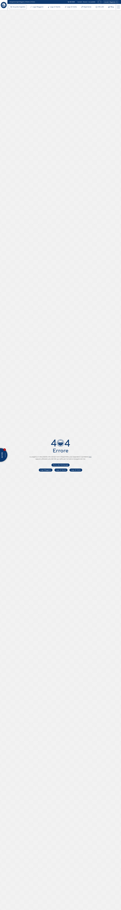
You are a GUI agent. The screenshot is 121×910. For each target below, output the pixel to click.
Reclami (85, 2)
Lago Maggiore (45, 470)
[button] (99, 2)
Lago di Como (76, 470)
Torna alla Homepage (60, 465)
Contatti (80, 2)
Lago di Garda (61, 470)
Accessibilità (92, 2)
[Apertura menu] (118, 7)
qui (90, 457)
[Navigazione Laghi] (3, 5)
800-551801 (72, 2)
